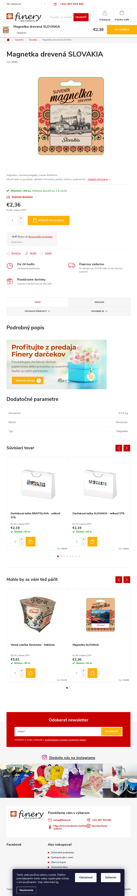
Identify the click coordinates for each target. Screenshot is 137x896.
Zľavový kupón (58, 862)
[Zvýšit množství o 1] (21, 539)
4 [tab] (67, 556)
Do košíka (122, 30)
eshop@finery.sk (62, 820)
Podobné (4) (97, 311)
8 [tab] (79, 556)
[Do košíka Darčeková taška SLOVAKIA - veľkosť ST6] (92, 541)
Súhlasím (110, 877)
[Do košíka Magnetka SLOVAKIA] (92, 673)
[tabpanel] (37, 503)
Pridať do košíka (51, 220)
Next (126, 448)
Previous (118, 448)
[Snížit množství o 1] (21, 544)
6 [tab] (73, 556)
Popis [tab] (38, 302)
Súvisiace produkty (36, 311)
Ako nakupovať (14, 4)
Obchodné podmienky (62, 852)
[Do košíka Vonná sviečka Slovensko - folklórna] (30, 673)
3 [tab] (64, 556)
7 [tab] (76, 556)
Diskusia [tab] (99, 302)
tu (57, 882)
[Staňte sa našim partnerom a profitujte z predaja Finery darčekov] (57, 364)
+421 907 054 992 (101, 820)
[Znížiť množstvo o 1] (21, 222)
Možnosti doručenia (22, 196)
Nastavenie (26, 890)
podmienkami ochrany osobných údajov (65, 739)
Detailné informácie (98, 179)
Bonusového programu (40, 236)
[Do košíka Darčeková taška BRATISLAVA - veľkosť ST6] (30, 541)
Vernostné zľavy (59, 867)
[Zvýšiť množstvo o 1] (21, 218)
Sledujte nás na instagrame (72, 757)
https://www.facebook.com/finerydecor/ (70, 827)
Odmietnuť (85, 877)
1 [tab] (58, 556)
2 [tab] (61, 556)
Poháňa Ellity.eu (17, 242)
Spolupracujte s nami (62, 857)
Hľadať (81, 17)
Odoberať (111, 731)
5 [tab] (70, 556)
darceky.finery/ (99, 825)
